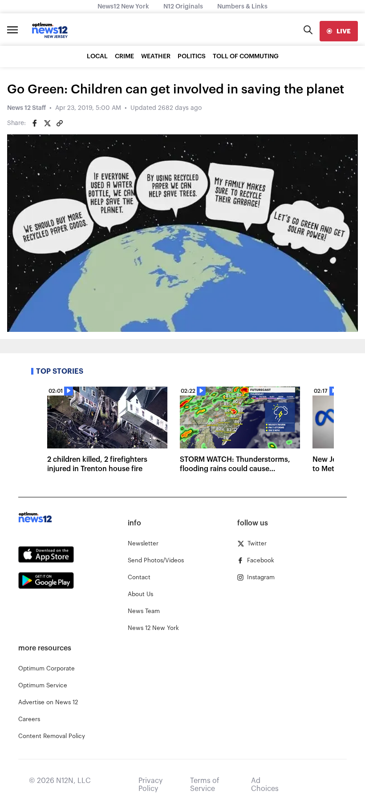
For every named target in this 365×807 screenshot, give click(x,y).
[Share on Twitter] (47, 123)
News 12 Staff (26, 108)
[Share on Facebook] (34, 123)
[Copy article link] (59, 123)
